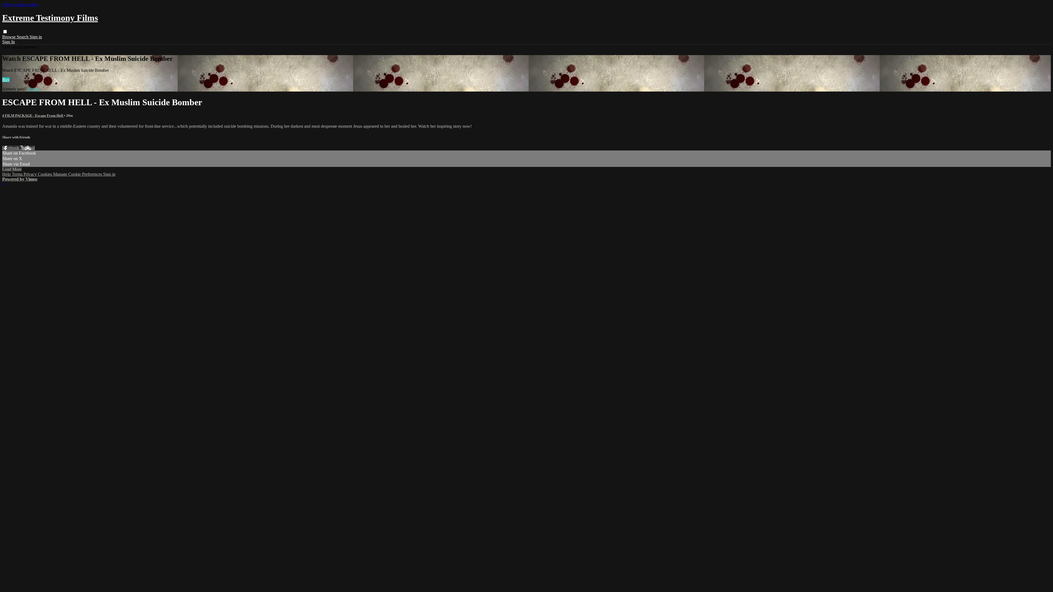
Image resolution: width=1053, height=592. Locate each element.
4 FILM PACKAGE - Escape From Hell (33, 115)
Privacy (31, 174)
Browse (9, 37)
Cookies (45, 174)
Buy (6, 79)
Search (23, 37)
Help (7, 174)
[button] (5, 31)
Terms (18, 174)
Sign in (36, 37)
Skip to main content (20, 4)
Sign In (8, 41)
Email (30, 148)
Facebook (11, 148)
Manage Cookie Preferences (78, 174)
